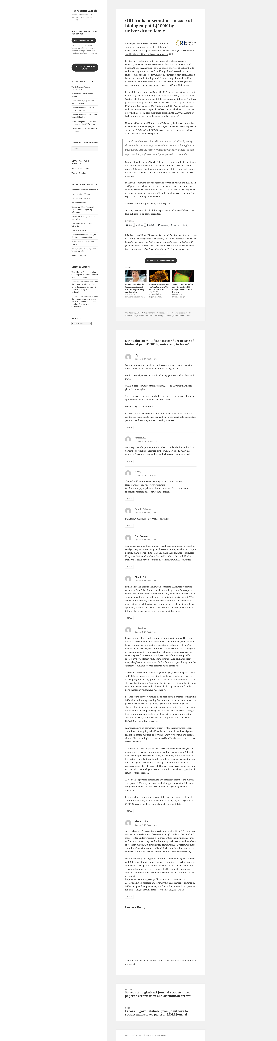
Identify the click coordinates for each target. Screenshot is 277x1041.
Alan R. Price (141, 577)
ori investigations (171, 315)
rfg (136, 355)
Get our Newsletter (83, 40)
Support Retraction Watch (85, 67)
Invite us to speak (79, 255)
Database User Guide (80, 169)
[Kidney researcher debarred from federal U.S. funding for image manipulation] (136, 276)
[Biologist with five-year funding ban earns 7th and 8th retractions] (159, 276)
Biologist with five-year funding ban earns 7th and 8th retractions (159, 287)
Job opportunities (79, 203)
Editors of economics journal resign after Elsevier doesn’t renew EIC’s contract (85, 275)
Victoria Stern (149, 313)
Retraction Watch (84, 11)
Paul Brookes (141, 536)
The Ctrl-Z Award (79, 230)
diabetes (162, 313)
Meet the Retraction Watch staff (85, 190)
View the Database (79, 173)
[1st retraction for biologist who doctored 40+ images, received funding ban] (183, 276)
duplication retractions (175, 313)
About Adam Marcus (81, 194)
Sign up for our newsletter (160, 260)
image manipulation (141, 315)
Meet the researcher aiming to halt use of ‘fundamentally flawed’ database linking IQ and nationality (85, 287)
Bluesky (160, 238)
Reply (129, 427)
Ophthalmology (156, 315)
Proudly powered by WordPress (152, 1035)
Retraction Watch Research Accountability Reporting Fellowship (83, 209)
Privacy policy (131, 1035)
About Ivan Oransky (81, 198)
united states (184, 315)
